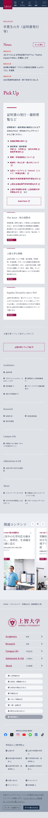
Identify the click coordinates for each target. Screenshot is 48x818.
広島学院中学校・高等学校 (15, 767)
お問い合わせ (12, 780)
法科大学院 (32, 149)
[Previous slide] (33, 524)
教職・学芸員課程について (21, 157)
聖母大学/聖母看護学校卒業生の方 (24, 178)
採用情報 (31, 785)
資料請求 (13, 717)
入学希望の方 (15, 676)
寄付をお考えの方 (16, 711)
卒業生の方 (14, 693)
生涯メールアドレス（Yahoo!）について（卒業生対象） (25, 171)
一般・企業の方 (15, 705)
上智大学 (11, 750)
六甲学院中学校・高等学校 (35, 759)
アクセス (22, 5)
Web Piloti (22, 201)
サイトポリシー (13, 785)
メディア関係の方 (16, 699)
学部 (12, 149)
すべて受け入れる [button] (31, 807)
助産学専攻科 (15, 151)
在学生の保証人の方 (17, 687)
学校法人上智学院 (14, 744)
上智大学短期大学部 (35, 750)
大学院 (21, 149)
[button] (35, 533)
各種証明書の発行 (17, 141)
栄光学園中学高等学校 (15, 759)
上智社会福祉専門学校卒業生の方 (23, 184)
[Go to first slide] (43, 524)
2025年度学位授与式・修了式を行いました (21, 79)
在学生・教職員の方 (17, 681)
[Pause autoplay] (38, 524)
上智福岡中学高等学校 (35, 767)
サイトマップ (8, 21)
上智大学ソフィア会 (23, 347)
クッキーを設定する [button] (12, 807)
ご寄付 (30, 5)
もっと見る (39, 44)
